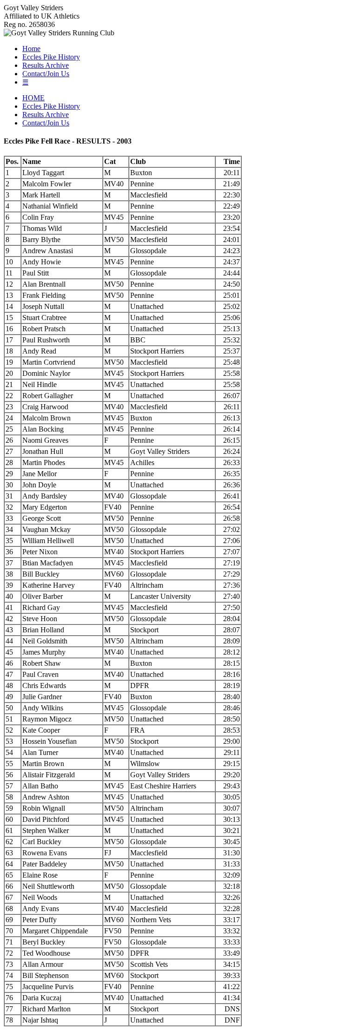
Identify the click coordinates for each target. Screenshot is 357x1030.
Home (31, 48)
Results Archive (45, 65)
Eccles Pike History (51, 57)
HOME (33, 98)
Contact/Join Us (45, 74)
